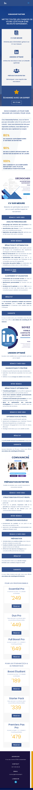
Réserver (16, 606)
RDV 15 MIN (16, 102)
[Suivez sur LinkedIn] (16, 782)
